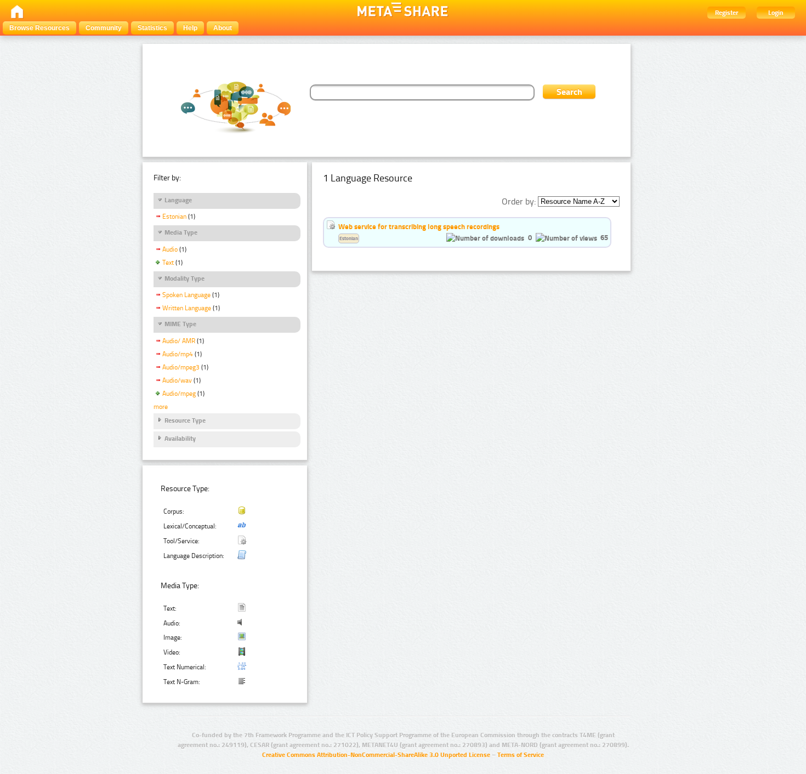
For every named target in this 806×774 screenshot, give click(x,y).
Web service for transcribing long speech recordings (419, 226)
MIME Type (180, 324)
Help (190, 28)
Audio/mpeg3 (181, 367)
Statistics (152, 28)
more (161, 407)
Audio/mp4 (177, 354)
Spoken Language (186, 295)
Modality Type (184, 278)
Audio (170, 249)
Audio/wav (177, 380)
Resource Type (185, 420)
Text (168, 262)
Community (104, 28)
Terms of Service (520, 755)
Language (178, 200)
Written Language (186, 308)
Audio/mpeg (179, 393)
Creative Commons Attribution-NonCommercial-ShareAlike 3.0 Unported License (376, 755)
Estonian (174, 216)
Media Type (180, 232)
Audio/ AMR (178, 341)
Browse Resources (39, 28)
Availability (180, 438)
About (222, 28)
